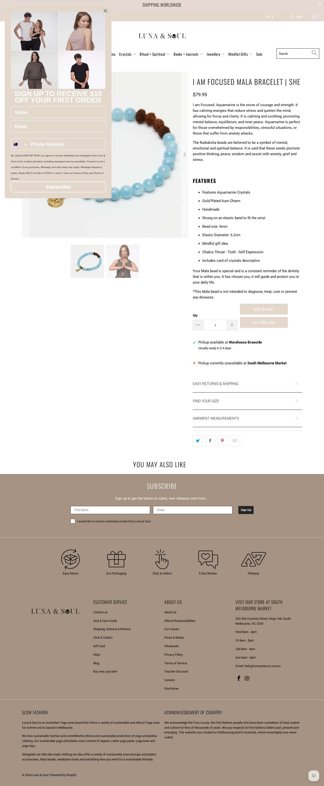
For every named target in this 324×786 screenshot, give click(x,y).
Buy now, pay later (105, 671)
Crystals (126, 54)
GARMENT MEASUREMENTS (216, 418)
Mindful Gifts (238, 54)
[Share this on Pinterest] (223, 441)
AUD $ (269, 17)
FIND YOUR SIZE (206, 401)
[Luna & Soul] (162, 36)
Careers (169, 680)
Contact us (100, 612)
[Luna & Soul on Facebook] (239, 679)
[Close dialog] (105, 11)
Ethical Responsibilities (179, 621)
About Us (170, 612)
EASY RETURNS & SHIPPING (215, 384)
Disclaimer (171, 688)
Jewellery (214, 54)
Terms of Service (175, 663)
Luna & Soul (40, 775)
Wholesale (171, 646)
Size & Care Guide (105, 621)
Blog (96, 663)
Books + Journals (186, 54)
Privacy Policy (173, 654)
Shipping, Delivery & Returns (112, 629)
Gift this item (264, 322)
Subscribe (58, 187)
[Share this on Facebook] (210, 441)
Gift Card (99, 646)
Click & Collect (102, 637)
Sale (259, 54)
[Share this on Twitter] (198, 441)
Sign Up (246, 510)
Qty (195, 315)
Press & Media (174, 637)
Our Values (171, 629)
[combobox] (19, 144)
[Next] (184, 155)
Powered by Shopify (63, 775)
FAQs (96, 654)
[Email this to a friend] (235, 441)
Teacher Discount (176, 671)
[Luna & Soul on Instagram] (247, 679)
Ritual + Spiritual (153, 54)
